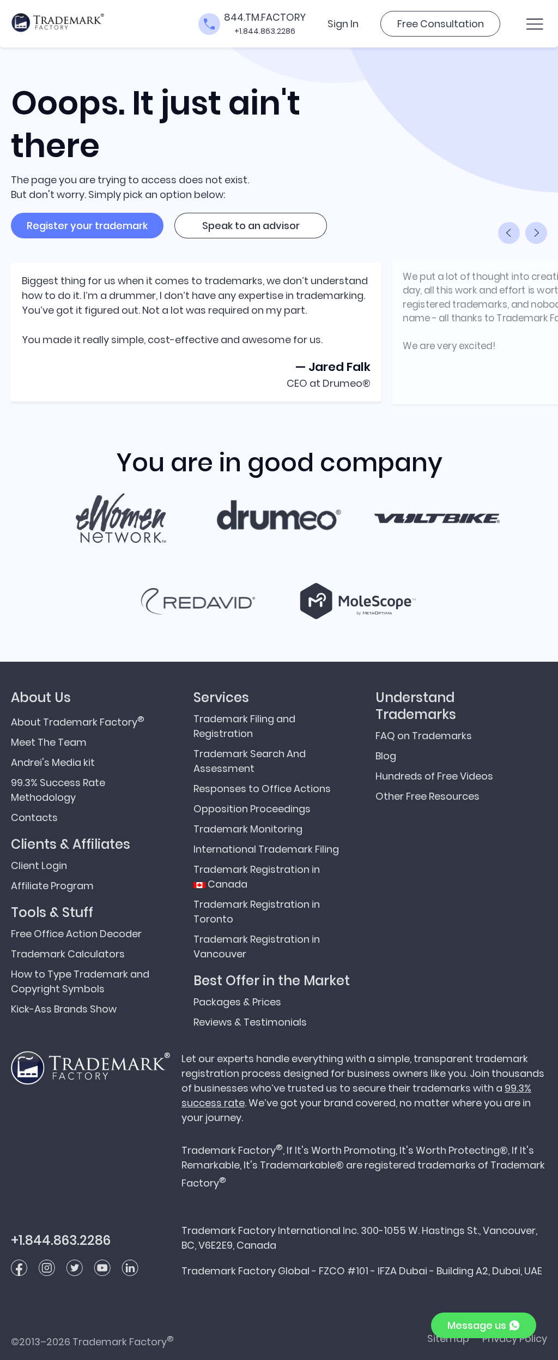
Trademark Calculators (68, 954)
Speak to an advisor (251, 225)
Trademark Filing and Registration (244, 726)
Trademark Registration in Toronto (256, 911)
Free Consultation (440, 24)
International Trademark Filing (266, 849)
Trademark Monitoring (247, 829)
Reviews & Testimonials (250, 1022)
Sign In (343, 24)
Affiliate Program (52, 885)
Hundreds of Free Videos (434, 776)
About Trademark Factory (77, 721)
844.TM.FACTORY (265, 17)
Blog (385, 756)
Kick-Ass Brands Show (64, 1009)
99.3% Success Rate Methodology (58, 790)
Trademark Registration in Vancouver (256, 946)
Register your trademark (87, 225)
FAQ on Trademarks (423, 735)
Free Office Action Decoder (76, 933)
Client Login (39, 865)
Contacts (34, 817)
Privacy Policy (514, 1338)
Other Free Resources (427, 796)
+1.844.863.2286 (264, 31)
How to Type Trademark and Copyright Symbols (80, 981)
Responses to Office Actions (262, 788)
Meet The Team (49, 742)
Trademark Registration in (256, 876)
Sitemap (448, 1338)
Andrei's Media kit (53, 762)
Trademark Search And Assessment (249, 761)
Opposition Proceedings (252, 809)
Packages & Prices (237, 1002)
